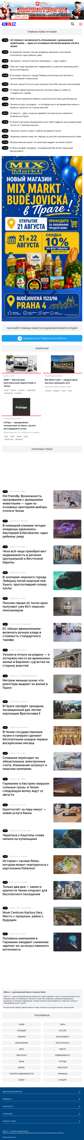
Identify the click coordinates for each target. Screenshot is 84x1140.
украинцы (62, 1073)
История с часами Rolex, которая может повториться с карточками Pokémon (25, 864)
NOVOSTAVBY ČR (8, 1106)
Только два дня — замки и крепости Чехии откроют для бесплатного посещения (25, 890)
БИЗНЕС (23, 753)
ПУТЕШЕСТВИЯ (26, 624)
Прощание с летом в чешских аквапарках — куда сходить (38, 60)
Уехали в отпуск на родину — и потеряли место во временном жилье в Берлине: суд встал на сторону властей (26, 660)
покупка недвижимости (21, 1073)
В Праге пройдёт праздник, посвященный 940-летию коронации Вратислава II (23, 709)
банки (21, 1080)
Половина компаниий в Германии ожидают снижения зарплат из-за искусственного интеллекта (26, 944)
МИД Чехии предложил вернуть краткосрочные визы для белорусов (43, 98)
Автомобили (21, 1043)
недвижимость (62, 1055)
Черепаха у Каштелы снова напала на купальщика (23, 837)
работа (62, 1049)
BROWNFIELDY (7, 1099)
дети (21, 1049)
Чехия (21, 1024)
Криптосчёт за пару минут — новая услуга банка (24, 811)
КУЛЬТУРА (24, 702)
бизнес (21, 1067)
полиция (21, 1030)
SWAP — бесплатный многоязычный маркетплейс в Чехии (20, 382)
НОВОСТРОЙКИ (26, 908)
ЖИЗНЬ (23, 491)
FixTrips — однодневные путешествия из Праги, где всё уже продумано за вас (20, 425)
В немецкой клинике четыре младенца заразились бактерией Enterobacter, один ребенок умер (25, 531)
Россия (62, 1030)
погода (62, 1061)
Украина (21, 1037)
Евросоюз (21, 1055)
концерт (63, 1080)
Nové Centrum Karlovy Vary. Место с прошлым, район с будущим (23, 916)
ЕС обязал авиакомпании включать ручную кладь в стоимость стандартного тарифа (22, 634)
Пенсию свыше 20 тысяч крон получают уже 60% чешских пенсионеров (45, 84)
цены (21, 1061)
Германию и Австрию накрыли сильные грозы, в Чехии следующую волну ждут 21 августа (26, 789)
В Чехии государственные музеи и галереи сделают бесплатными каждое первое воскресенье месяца (25, 737)
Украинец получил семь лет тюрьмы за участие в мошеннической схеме (45, 136)
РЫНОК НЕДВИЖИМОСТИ (29, 676)
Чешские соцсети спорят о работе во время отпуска (35, 130)
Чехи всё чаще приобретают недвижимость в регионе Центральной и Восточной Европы (24, 556)
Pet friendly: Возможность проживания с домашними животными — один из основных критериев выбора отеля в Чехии (44, 43)
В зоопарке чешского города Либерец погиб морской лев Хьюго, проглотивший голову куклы (25, 582)
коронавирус (62, 1037)
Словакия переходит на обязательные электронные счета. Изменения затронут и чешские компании (25, 763)
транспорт (62, 1067)
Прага (62, 1024)
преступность (62, 1043)
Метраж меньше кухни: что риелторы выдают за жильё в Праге (41, 142)
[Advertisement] (42, 471)
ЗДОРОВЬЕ (24, 521)
